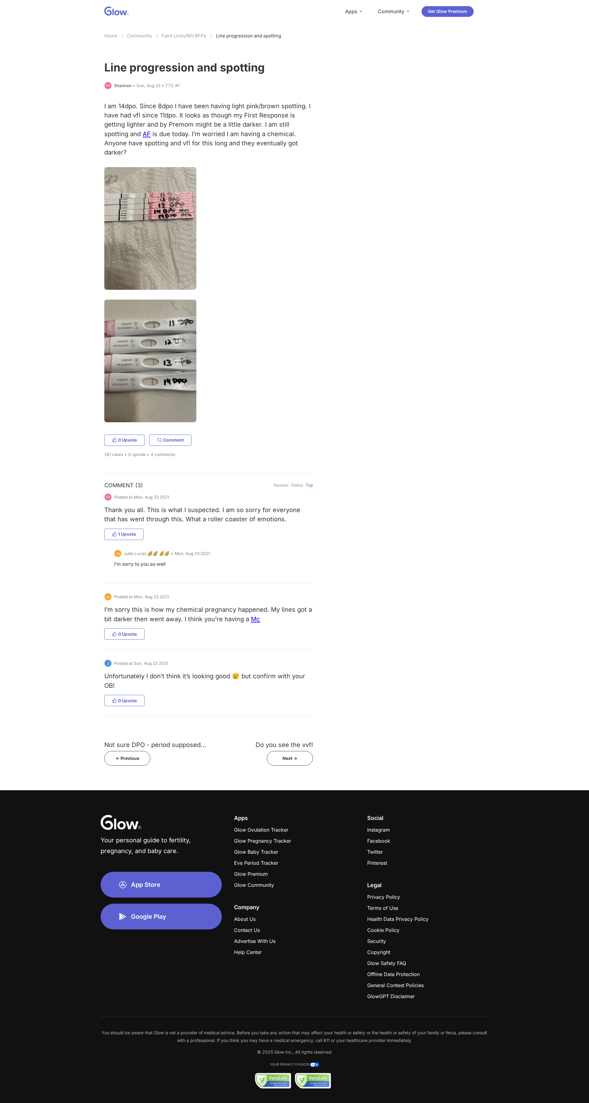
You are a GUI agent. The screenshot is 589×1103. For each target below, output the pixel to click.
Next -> (290, 758)
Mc (255, 619)
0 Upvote (127, 439)
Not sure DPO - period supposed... (155, 745)
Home (110, 36)
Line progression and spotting (248, 36)
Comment (173, 439)
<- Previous (127, 758)
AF (147, 134)
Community (139, 36)
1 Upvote (127, 534)
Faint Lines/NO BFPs (184, 36)
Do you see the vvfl (284, 745)
